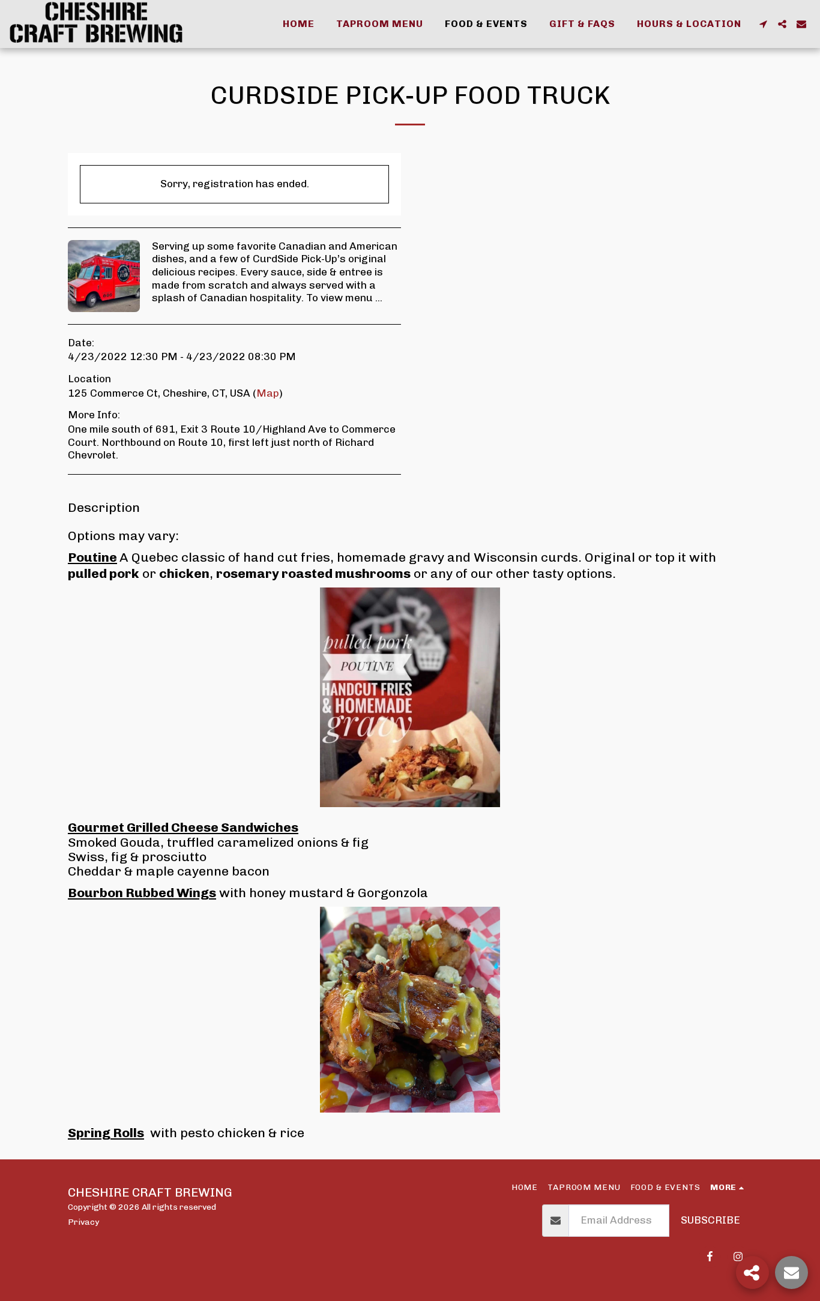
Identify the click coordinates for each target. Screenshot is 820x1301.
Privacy (83, 1222)
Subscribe (710, 1220)
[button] (763, 24)
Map (267, 393)
